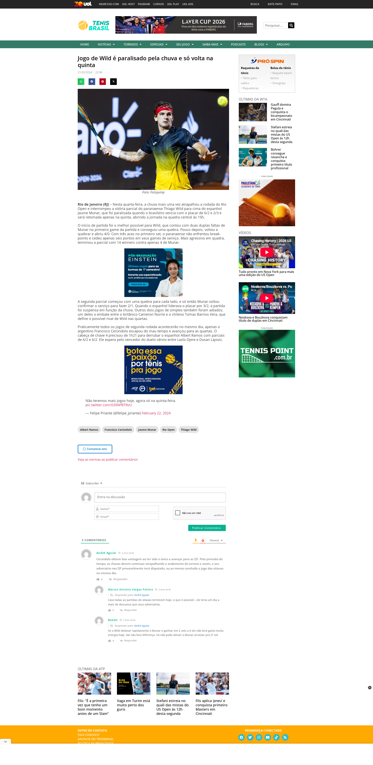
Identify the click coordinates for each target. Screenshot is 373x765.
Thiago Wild (189, 429)
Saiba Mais (210, 44)
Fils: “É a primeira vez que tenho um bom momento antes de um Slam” (93, 707)
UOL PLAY (173, 4)
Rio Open (168, 429)
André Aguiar (141, 595)
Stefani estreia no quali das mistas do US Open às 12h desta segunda (172, 707)
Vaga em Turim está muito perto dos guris (133, 705)
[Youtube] (267, 737)
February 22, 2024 (156, 413)
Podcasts (238, 44)
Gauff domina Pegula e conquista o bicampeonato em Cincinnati (281, 112)
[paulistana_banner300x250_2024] (267, 225)
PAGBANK (144, 4)
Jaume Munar (147, 429)
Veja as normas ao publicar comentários (108, 459)
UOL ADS (187, 4)
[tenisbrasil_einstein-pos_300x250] (153, 295)
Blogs (259, 44)
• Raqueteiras (250, 88)
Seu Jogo (183, 44)
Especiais (157, 44)
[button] (81, 81)
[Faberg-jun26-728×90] (186, 32)
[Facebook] (241, 737)
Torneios (131, 44)
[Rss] (285, 737)
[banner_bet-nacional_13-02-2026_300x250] (153, 392)
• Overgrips (278, 83)
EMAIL (295, 4)
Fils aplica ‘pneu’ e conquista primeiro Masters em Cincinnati (211, 707)
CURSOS (158, 4)
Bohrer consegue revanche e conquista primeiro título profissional (281, 158)
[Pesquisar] (291, 25)
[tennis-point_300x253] (267, 376)
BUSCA (255, 4)
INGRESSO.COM (109, 4)
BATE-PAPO (275, 4)
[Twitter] (250, 737)
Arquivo (283, 44)
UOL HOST (128, 4)
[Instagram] (259, 737)
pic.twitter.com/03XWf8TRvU (108, 405)
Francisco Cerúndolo (118, 429)
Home (84, 44)
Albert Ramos (89, 429)
